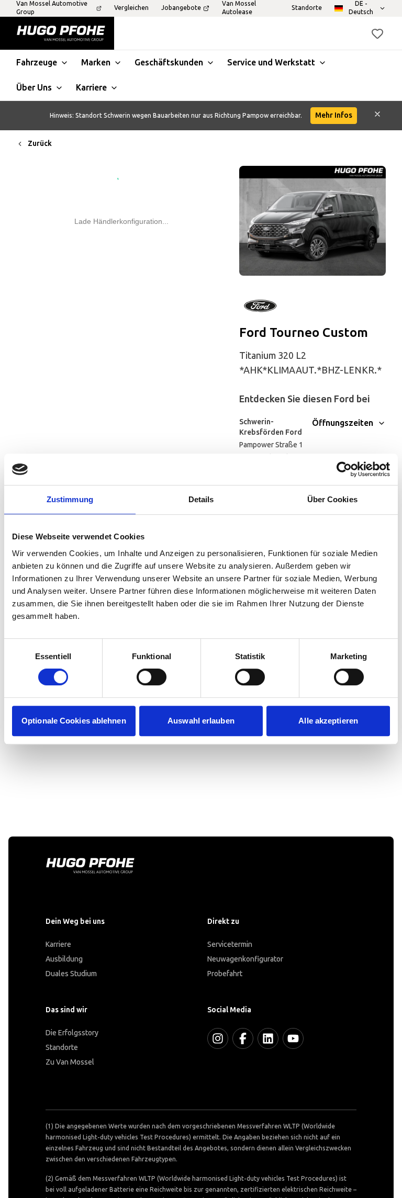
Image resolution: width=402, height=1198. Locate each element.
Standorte (62, 1047)
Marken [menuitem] (95, 62)
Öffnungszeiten (342, 423)
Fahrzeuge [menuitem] (36, 62)
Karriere (58, 944)
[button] (377, 33)
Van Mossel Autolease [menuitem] (239, 8)
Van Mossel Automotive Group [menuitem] (51, 8)
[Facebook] (242, 1038)
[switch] (151, 677)
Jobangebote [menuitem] (181, 8)
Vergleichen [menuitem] (131, 8)
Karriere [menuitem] (91, 88)
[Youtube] (293, 1038)
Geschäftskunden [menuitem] (169, 62)
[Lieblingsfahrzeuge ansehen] (377, 33)
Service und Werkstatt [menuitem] (271, 62)
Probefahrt (224, 973)
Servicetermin (229, 944)
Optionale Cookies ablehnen (73, 720)
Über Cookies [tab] (332, 499)
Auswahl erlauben (201, 720)
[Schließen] (377, 115)
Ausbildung (64, 959)
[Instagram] (217, 1038)
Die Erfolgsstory (72, 1033)
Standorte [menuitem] (307, 8)
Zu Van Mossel (70, 1062)
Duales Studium (71, 973)
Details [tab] (201, 499)
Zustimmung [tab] (70, 499)
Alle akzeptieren (328, 720)
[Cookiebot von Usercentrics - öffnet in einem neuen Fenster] (344, 469)
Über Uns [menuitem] (34, 88)
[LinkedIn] (268, 1038)
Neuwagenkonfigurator (245, 959)
